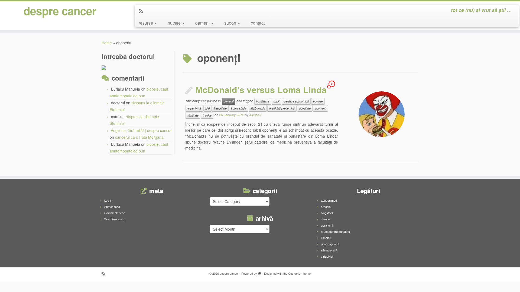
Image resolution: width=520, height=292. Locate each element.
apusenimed (329, 200)
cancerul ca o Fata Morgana (139, 137)
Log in (108, 200)
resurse (146, 23)
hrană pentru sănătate (335, 231)
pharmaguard (330, 244)
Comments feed (114, 213)
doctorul (255, 114)
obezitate (305, 108)
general (228, 101)
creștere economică (296, 101)
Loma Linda (238, 108)
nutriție (175, 23)
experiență (194, 108)
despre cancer (60, 10)
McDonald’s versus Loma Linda (261, 89)
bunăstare (262, 101)
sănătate (193, 115)
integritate (220, 108)
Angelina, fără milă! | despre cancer (141, 130)
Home (107, 42)
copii (276, 101)
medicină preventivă (282, 108)
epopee (318, 101)
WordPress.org (114, 219)
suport (230, 23)
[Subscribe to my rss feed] (143, 10)
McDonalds (258, 108)
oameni (203, 23)
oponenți (320, 108)
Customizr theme (299, 273)
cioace (325, 219)
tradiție (207, 115)
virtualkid (327, 256)
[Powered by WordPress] (260, 272)
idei (207, 108)
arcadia (326, 206)
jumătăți (326, 237)
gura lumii (327, 225)
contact (258, 23)
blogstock (327, 213)
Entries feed (112, 206)
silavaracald (329, 250)
